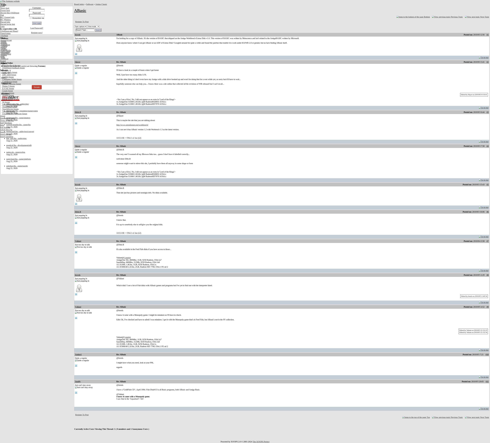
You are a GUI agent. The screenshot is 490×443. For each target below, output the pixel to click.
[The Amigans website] (10, 1)
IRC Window (5, 20)
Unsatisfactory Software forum (14, 114)
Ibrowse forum (8, 93)
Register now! (36, 33)
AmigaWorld (5, 54)
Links (2, 26)
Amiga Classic (101, 4)
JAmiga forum (8, 95)
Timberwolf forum (9, 107)
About (2, 116)
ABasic (80, 10)
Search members (6, 137)
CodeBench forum (9, 82)
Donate (37, 87)
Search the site (6, 134)
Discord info (5, 22)
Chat (2, 15)
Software (89, 4)
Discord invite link (7, 24)
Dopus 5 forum (8, 86)
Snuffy (78, 381)
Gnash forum (7, 91)
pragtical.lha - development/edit (19, 145)
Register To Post (82, 22)
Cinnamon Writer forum (12, 79)
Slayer (77, 62)
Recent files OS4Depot (9, 13)
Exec (2, 56)
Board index (79, 4)
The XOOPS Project (261, 442)
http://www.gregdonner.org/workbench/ (132, 125)
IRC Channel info (7, 17)
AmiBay (3, 49)
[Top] (483, 57)
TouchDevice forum (10, 109)
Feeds (2, 6)
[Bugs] (15, 31)
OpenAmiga (5, 33)
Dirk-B (78, 112)
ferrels (77, 35)
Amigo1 (78, 354)
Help (2, 125)
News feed (4, 8)
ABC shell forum (9, 75)
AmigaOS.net (6, 40)
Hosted (3, 61)
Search (2, 132)
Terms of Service (7, 121)
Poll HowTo (5, 127)
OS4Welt (4, 36)
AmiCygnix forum (9, 72)
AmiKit (3, 47)
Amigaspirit (5, 45)
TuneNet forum (8, 111)
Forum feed (5, 10)
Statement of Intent (7, 118)
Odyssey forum (8, 98)
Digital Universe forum (11, 84)
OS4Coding (5, 52)
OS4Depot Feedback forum (13, 68)
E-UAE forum (8, 88)
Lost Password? (36, 28)
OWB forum (7, 100)
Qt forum (6, 102)
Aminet (3, 43)
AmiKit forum (8, 77)
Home (2, 4)
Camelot (127, 258)
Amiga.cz (4, 59)
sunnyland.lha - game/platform (18, 159)
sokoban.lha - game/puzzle (17, 166)
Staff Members (6, 123)
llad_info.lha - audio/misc (16, 138)
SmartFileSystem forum (11, 104)
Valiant (78, 241)
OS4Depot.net (6, 31)
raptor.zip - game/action (15, 152)
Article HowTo (6, 130)
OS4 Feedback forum (11, 65)
